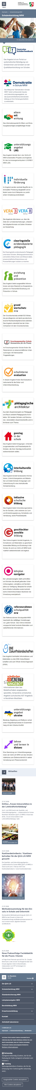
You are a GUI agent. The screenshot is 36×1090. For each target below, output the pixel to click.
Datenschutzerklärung (16, 1030)
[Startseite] (26, 4)
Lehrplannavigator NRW (11, 1000)
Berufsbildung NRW (9, 1006)
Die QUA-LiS (6, 984)
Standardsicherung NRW (11, 995)
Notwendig (8, 1053)
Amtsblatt (10, 1022)
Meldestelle (28, 1030)
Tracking (7, 1064)
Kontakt (5, 1017)
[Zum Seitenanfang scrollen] (32, 1086)
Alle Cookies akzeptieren (12, 1084)
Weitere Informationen (10, 1047)
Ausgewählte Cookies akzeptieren (15, 1079)
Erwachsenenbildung (10, 1011)
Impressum (5, 1030)
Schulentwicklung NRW (10, 989)
